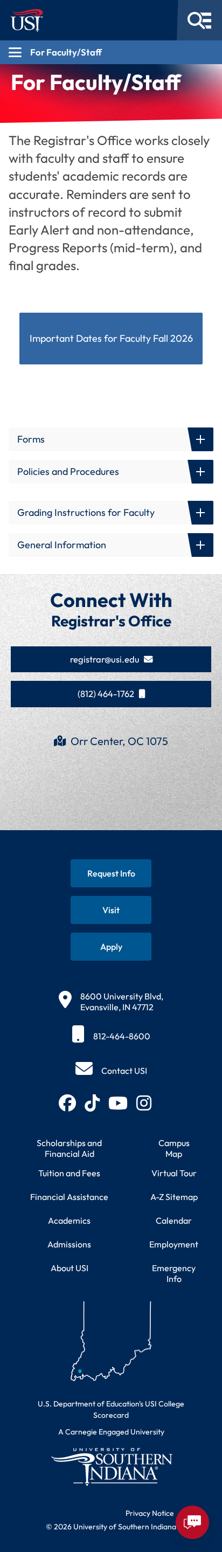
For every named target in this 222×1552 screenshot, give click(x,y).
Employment (173, 1244)
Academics (69, 1220)
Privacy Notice (150, 1513)
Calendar (174, 1220)
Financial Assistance (69, 1196)
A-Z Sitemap (174, 1196)
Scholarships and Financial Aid (69, 1148)
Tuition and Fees (69, 1173)
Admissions (69, 1244)
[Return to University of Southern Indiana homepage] (111, 1466)
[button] (111, 439)
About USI (69, 1268)
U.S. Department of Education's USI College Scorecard (111, 1409)
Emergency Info (174, 1273)
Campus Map (174, 1148)
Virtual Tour (174, 1173)
